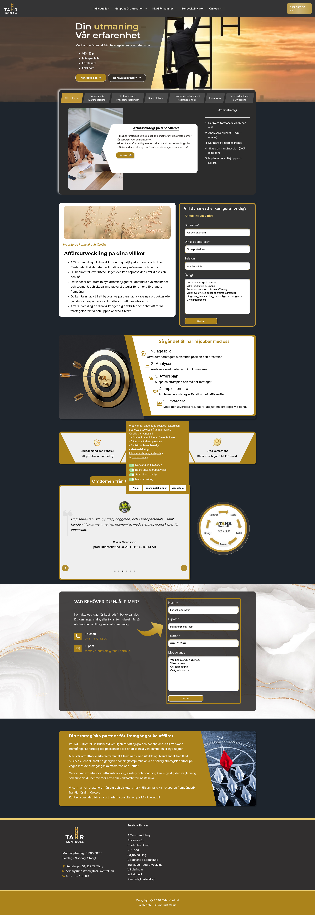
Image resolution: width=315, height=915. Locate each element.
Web (142, 905)
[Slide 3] (122, 571)
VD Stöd (133, 850)
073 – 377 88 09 (96, 638)
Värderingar (135, 869)
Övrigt (189, 275)
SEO (155, 905)
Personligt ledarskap (141, 879)
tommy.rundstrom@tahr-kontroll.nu (108, 651)
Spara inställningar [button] (156, 488)
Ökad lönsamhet (162, 8)
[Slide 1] (115, 571)
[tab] (72, 98)
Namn (173, 602)
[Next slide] (184, 568)
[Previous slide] (65, 568)
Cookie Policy (140, 457)
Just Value (169, 905)
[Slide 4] (127, 571)
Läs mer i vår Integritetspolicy (146, 453)
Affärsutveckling (138, 835)
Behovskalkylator (192, 8)
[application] (108, 9)
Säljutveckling (136, 855)
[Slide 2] (119, 571)
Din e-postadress (197, 241)
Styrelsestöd (135, 840)
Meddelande (176, 652)
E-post (173, 619)
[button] (299, 8)
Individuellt (100, 8)
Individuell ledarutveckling (145, 864)
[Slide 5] (131, 571)
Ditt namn (192, 225)
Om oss (214, 8)
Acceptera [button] (178, 488)
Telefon (190, 258)
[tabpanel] (157, 149)
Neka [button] (135, 488)
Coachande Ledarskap (142, 859)
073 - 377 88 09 (77, 876)
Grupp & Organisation (129, 8)
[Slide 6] (134, 571)
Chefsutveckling (138, 845)
